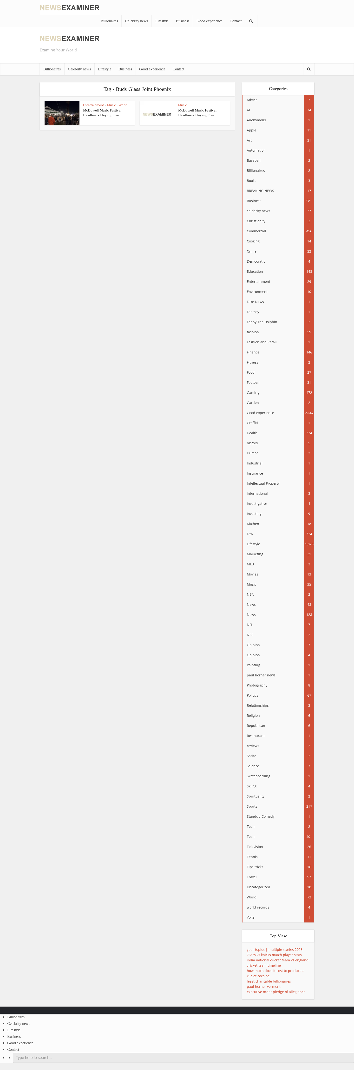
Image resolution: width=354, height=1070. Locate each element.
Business (182, 21)
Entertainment (93, 105)
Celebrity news (136, 21)
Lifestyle (162, 21)
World (123, 105)
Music (111, 105)
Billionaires (109, 21)
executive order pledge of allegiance (276, 992)
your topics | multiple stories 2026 (274, 949)
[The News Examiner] (70, 7)
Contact (236, 21)
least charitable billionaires (269, 981)
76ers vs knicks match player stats (274, 954)
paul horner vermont (264, 986)
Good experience (210, 21)
